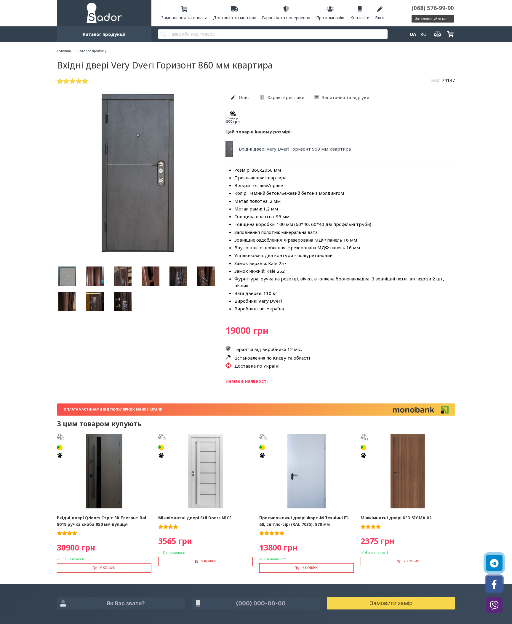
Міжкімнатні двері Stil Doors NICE (194, 518)
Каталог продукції (104, 34)
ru (423, 34)
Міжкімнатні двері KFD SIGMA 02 (396, 518)
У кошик (107, 568)
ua (413, 34)
